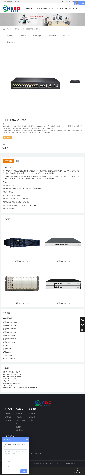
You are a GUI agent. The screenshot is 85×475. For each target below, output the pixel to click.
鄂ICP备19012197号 (52, 463)
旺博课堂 (32, 420)
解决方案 (68, 8)
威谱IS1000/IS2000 (9, 339)
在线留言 (8, 420)
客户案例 (60, 8)
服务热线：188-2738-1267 (73, 1)
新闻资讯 (52, 8)
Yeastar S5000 (8, 355)
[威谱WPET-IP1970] (63, 240)
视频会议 (10, 36)
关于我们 (36, 8)
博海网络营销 (70, 463)
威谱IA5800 (7, 352)
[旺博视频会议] (42, 402)
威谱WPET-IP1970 (63, 261)
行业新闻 (32, 413)
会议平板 (66, 36)
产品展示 (44, 8)
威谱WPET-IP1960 (21, 303)
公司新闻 (32, 417)
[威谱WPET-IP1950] (63, 282)
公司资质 (8, 417)
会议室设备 (11, 42)
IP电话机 (23, 36)
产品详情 (8, 161)
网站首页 (29, 8)
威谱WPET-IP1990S (22, 261)
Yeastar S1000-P (9, 359)
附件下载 (19, 161)
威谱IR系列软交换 (9, 335)
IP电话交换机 (19, 29)
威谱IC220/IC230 (9, 342)
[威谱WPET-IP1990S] (22, 240)
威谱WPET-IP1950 (63, 303)
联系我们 (76, 8)
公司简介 (8, 413)
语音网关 (52, 36)
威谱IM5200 (7, 349)
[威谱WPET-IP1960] (22, 282)
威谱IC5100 (7, 345)
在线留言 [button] (7, 137)
